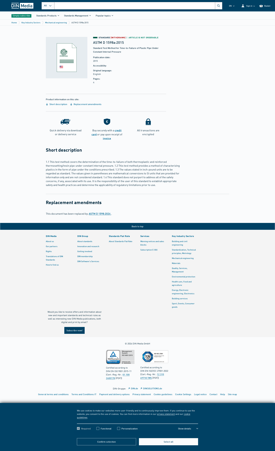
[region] (137, 422)
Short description (58, 104)
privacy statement (166, 413)
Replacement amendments (87, 104)
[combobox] (138, 5)
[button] (248, 6)
